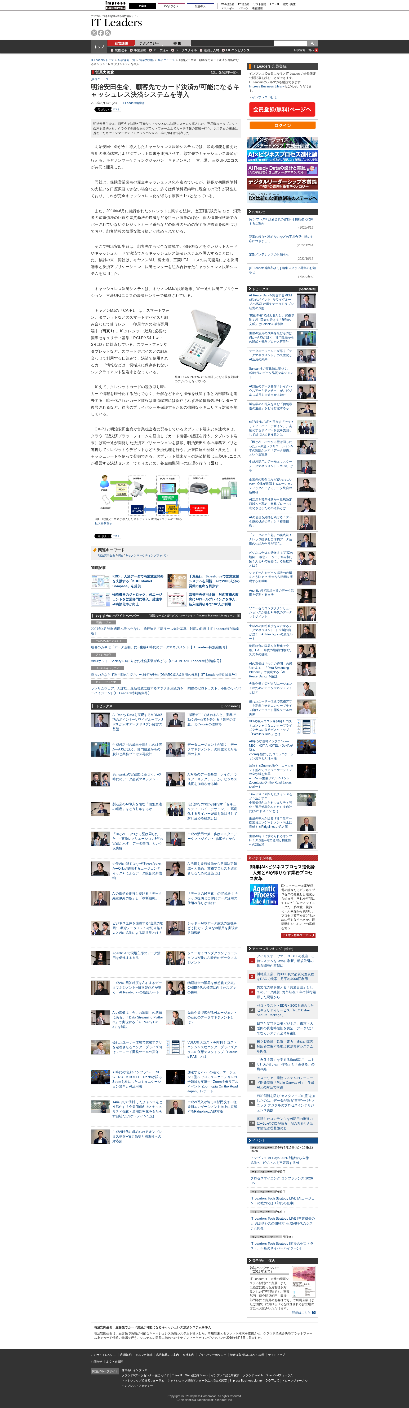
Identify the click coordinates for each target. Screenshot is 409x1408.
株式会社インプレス (134, 1370)
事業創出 (140, 50)
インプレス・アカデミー (137, 1385)
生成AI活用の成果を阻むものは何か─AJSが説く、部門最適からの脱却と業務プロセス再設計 (137, 749)
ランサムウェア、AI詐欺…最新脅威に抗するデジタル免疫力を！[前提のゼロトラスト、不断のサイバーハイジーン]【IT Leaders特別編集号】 (166, 690)
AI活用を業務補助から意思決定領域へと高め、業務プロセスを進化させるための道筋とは (212, 868)
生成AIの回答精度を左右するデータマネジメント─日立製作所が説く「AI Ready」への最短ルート (137, 987)
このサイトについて (103, 1354)
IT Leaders (116, 22)
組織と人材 (211, 50)
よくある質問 (114, 1361)
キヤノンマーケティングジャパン (146, 555)
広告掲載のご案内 (167, 1354)
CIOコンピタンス (238, 50)
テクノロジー (149, 43)
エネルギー (227, 8)
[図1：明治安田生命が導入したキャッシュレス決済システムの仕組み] (166, 515)
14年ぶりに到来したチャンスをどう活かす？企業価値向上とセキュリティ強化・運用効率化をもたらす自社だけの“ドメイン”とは (270, 802)
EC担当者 (243, 4)
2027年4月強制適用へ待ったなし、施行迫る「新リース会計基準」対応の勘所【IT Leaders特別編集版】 (165, 631)
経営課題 (121, 43)
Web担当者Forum (196, 1375)
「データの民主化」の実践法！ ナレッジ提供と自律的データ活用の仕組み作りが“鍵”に (212, 898)
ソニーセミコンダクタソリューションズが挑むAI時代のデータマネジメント (212, 957)
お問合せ (96, 1361)
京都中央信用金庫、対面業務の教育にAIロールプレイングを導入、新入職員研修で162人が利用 (214, 599)
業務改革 (121, 50)
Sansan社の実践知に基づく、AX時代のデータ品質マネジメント (271, 373)
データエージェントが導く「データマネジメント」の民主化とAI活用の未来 (212, 749)
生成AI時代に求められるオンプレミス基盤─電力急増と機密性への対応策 (137, 1136)
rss (108, 33)
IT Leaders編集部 (133, 103)
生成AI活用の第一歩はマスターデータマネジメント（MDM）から (271, 466)
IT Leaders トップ (102, 60)
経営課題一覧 (126, 60)
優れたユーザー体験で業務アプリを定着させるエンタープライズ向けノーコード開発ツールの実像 (137, 1047)
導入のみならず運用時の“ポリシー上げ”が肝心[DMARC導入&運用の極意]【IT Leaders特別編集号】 (164, 674)
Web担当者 (227, 4)
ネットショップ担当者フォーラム (143, 1380)
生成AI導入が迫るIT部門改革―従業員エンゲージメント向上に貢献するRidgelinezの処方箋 (212, 1106)
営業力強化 (146, 60)
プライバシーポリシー (212, 1354)
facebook (101, 33)
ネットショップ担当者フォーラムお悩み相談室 (197, 1380)
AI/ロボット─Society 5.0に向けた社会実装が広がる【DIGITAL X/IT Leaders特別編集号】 (157, 661)
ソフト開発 (259, 4)
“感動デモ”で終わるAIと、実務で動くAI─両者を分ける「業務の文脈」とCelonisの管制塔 (211, 719)
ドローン (243, 8)
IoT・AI (274, 4)
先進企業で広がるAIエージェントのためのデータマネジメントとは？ (212, 1017)
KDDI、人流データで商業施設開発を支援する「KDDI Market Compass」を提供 (138, 581)
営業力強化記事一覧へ (224, 72)
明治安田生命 (106, 555)
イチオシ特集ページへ (296, 935)
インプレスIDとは (264, 97)
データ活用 (161, 50)
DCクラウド (171, 6)
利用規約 (126, 1354)
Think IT (177, 1375)
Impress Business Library (266, 86)
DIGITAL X (272, 1380)
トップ (99, 47)
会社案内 (188, 1354)
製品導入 (200, 6)
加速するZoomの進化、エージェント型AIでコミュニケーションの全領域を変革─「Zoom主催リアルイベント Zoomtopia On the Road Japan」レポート (212, 1081)
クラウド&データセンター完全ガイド (145, 1375)
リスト (116, 109)
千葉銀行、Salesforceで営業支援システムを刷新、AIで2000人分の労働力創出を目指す (214, 581)
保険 (120, 555)
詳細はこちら (301, 1312)
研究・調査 (289, 4)
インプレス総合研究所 (225, 1375)
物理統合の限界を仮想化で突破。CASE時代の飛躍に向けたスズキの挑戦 (212, 987)
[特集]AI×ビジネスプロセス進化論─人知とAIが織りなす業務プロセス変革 (282, 872)
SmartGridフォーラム (279, 1375)
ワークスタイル (186, 50)
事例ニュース (166, 60)
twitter (94, 33)
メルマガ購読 (143, 1354)
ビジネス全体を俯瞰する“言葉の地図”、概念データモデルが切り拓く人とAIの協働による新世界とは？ (137, 928)
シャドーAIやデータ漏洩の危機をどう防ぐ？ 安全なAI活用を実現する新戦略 (212, 928)
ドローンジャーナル (294, 1380)
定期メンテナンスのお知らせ (269, 254)
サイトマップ (276, 1354)
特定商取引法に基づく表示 (247, 1354)
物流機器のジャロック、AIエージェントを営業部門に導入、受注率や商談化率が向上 (137, 599)
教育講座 (257, 8)
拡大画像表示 (103, 523)
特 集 (177, 43)
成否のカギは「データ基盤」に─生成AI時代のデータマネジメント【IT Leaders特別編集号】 (160, 647)
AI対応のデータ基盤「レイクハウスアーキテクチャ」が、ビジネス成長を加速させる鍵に (212, 779)
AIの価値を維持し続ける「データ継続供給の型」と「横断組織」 (270, 522)
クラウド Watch (253, 1375)
